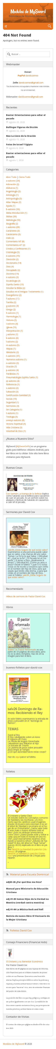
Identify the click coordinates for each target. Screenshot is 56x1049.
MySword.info (23, 446)
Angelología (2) (13, 191)
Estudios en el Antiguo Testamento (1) (24, 291)
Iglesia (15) (11, 327)
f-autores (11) (12, 298)
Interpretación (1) (14, 330)
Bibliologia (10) (13, 220)
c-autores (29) (13, 227)
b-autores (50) (13, 209)
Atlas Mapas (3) (13, 202)
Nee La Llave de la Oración (21, 135)
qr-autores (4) (12, 381)
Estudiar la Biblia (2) (15, 288)
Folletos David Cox (21, 930)
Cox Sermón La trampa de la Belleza (24, 493)
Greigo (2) (11, 309)
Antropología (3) (14, 198)
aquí (18, 756)
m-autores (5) (12, 345)
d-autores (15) (13, 255)
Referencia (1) (13, 384)
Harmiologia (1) (13, 316)
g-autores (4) (12, 305)
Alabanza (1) (12, 187)
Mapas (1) (11, 348)
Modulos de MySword (28, 11)
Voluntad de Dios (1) (16, 431)
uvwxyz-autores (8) (15, 420)
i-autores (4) (12, 323)
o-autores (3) (12, 363)
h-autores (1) (12, 312)
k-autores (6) (12, 338)
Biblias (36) (11, 216)
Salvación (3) (12, 391)
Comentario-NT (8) (15, 241)
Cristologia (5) (13, 252)
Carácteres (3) (13, 230)
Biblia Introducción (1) (16, 212)
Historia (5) (11, 320)
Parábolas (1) (12, 373)
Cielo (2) (10, 237)
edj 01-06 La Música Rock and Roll (24, 909)
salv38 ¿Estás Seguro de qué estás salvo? (28, 549)
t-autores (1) (12, 413)
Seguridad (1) (12, 402)
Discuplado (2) (13, 270)
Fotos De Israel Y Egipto (19, 144)
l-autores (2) (12, 341)
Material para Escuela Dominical (29, 874)
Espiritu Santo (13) (15, 284)
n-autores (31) (13, 355)
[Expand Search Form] (49, 26)
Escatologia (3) (13, 280)
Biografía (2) (12, 223)
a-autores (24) (13, 180)
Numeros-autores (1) (16, 359)
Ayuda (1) (10, 205)
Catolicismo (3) (13, 234)
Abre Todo (11, 177)
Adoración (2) (12, 184)
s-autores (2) (12, 388)
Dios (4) (10, 266)
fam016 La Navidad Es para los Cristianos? (27, 850)
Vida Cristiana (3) (14, 427)
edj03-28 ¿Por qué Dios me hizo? (24, 882)
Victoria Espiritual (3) (16, 423)
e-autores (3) (12, 277)
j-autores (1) (12, 334)
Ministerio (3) (12, 352)
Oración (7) (11, 366)
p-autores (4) (12, 370)
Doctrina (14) (12, 273)
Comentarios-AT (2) (15, 245)
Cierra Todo (24, 177)
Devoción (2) (12, 259)
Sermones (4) (12, 405)
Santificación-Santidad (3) (18, 395)
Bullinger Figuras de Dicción (22, 127)
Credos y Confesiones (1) (18, 248)
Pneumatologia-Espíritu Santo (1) (22, 377)
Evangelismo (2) (14, 295)
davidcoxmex (28, 75)
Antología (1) (12, 195)
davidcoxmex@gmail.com (31, 82)
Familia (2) (11, 302)
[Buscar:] (28, 54)
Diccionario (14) (13, 262)
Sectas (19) (11, 398)
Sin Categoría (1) (14, 409)
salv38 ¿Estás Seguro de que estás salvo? (27, 576)
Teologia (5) (12, 416)
